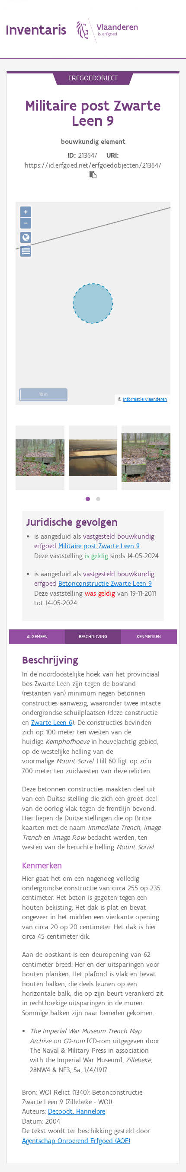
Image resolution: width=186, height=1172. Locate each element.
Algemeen (37, 636)
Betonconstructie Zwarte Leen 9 (105, 583)
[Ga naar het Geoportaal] (25, 237)
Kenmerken (149, 636)
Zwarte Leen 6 (51, 722)
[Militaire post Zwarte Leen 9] (146, 457)
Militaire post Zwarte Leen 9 (99, 546)
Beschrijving (93, 636)
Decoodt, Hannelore (76, 1111)
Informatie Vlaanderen (145, 399)
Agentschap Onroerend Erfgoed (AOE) (76, 1141)
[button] (88, 499)
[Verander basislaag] (25, 251)
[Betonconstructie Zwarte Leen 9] (40, 457)
